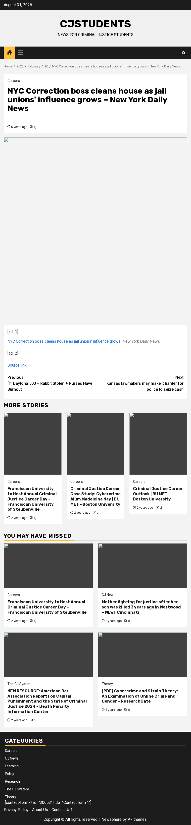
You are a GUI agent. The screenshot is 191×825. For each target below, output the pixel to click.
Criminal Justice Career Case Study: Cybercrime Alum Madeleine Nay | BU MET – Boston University (95, 496)
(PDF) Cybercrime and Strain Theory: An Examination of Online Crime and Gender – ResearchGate (140, 696)
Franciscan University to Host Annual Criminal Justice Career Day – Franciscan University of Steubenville (32, 499)
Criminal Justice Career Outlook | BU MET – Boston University (158, 493)
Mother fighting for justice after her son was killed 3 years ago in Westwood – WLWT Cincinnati (141, 607)
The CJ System (19, 684)
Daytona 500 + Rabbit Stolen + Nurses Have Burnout (49, 383)
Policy (9, 774)
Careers (13, 81)
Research (12, 781)
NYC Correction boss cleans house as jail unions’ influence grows (64, 341)
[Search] (184, 53)
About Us (40, 809)
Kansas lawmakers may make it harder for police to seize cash (145, 383)
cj (35, 127)
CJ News (108, 595)
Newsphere (111, 819)
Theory (107, 684)
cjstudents (95, 24)
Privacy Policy (16, 809)
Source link (17, 365)
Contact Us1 (62, 809)
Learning (12, 766)
